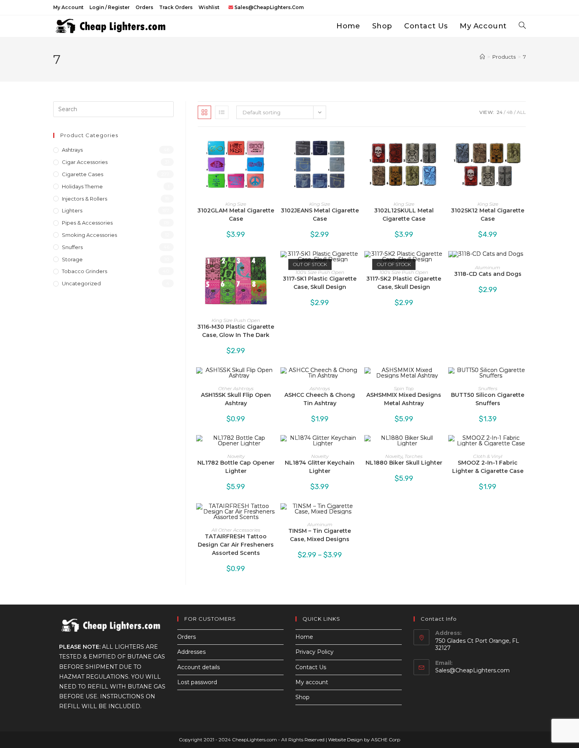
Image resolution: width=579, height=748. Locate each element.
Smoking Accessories (89, 235)
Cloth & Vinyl (487, 456)
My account (68, 7)
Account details (198, 667)
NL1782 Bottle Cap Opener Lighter (236, 466)
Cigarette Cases (82, 174)
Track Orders (176, 7)
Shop (302, 697)
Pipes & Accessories (87, 223)
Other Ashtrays (236, 388)
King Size (235, 204)
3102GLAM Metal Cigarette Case (235, 214)
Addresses (191, 651)
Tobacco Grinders (84, 271)
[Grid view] (204, 112)
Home (304, 636)
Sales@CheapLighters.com (472, 670)
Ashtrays (320, 388)
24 (500, 112)
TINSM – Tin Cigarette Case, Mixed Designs (319, 535)
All (521, 112)
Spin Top (404, 388)
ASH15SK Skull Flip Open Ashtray (236, 399)
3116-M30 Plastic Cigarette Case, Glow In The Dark (235, 331)
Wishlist (209, 7)
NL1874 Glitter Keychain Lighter (319, 466)
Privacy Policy (314, 651)
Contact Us (310, 667)
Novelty (236, 456)
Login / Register (109, 7)
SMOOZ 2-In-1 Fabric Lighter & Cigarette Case (487, 466)
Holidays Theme (82, 186)
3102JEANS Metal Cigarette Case (320, 214)
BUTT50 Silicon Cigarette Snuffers (487, 399)
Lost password (197, 682)
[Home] (482, 57)
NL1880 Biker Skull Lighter (404, 462)
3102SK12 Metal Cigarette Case (487, 214)
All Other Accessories (236, 530)
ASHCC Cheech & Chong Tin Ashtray (319, 399)
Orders (144, 7)
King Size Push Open (236, 320)
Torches (414, 456)
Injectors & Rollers (84, 198)
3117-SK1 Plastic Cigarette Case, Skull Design (319, 282)
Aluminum (487, 267)
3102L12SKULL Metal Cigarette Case (404, 214)
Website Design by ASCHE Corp (364, 739)
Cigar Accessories (85, 162)
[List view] (221, 112)
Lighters (72, 210)
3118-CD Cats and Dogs (487, 273)
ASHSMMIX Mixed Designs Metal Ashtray (403, 399)
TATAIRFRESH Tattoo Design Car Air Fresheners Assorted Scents (236, 544)
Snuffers (487, 388)
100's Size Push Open (319, 272)
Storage (72, 259)
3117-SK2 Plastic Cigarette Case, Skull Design (403, 282)
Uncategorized (81, 283)
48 (510, 112)
